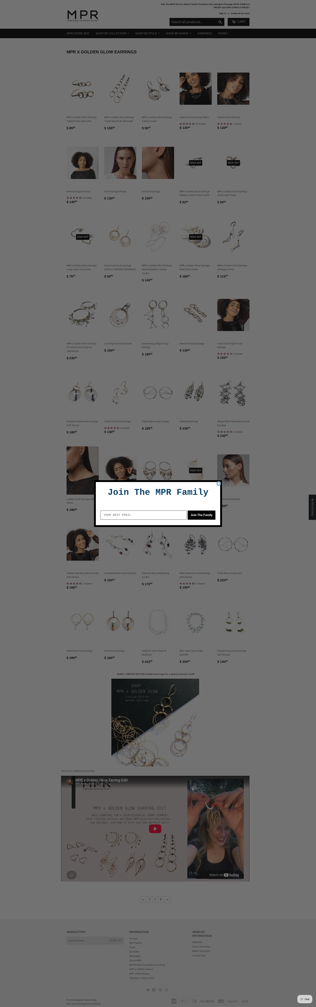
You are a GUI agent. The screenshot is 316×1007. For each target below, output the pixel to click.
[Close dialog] (219, 483)
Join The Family (201, 515)
